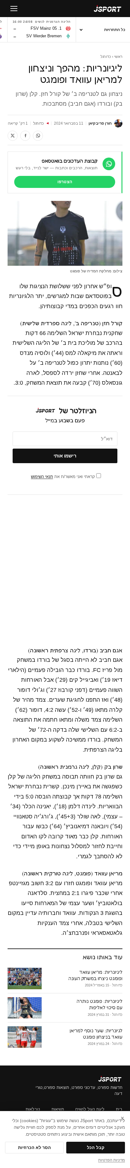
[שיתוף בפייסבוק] (25, 136)
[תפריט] (14, 8)
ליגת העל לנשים (89, 1109)
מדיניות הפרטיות (111, 1160)
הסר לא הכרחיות (34, 1147)
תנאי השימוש (42, 476)
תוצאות (57, 1109)
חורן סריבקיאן (100, 123)
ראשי (118, 56)
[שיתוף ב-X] (13, 136)
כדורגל (105, 56)
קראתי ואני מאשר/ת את (63, 476)
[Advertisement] (65, 570)
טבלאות (33, 1109)
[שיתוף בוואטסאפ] (38, 136)
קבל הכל (95, 1147)
